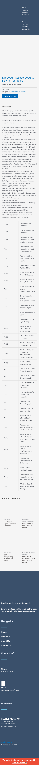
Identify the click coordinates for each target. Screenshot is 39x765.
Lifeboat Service (15, 91)
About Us (25, 12)
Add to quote (10, 96)
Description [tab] (6, 106)
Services (23, 91)
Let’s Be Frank (18, 762)
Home (24, 7)
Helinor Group (7, 742)
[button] (29, 19)
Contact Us (26, 15)
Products (25, 10)
